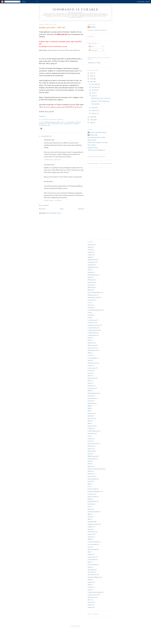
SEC (89, 519)
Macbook (90, 446)
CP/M (89, 338)
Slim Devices (92, 532)
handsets (90, 396)
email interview (92, 363)
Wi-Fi (89, 600)
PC (88, 486)
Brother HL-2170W (93, 297)
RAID (89, 499)
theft (89, 562)
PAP (89, 484)
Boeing (90, 290)
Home (62, 209)
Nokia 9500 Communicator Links (98, 142)
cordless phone (92, 335)
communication (92, 328)
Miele (89, 454)
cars (89, 302)
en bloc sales (91, 368)
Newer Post (42, 209)
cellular (90, 308)
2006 (91, 117)
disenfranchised (92, 350)
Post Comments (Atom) (54, 213)
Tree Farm (91, 572)
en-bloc (90, 370)
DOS (89, 353)
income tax (43, 123)
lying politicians (93, 444)
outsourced (91, 476)
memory (90, 449)
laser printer (91, 433)
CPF (89, 340)
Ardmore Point (92, 260)
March (94, 108)
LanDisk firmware (93, 431)
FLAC (89, 380)
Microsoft (55, 123)
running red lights (93, 512)
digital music (92, 348)
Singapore (42, 116)
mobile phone (92, 459)
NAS (89, 461)
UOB (89, 580)
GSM (89, 391)
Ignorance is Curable (76, 9)
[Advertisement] (94, 203)
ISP (89, 423)
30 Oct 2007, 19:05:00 (52, 200)
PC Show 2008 (92, 489)
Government (91, 388)
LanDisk (90, 428)
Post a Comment (44, 205)
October (94, 90)
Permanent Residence (94, 491)
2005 (91, 120)
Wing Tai (90, 602)
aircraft (90, 249)
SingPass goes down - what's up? (52, 27)
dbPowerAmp (92, 345)
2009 (91, 76)
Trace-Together (92, 564)
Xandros (90, 607)
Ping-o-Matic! (92, 145)
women (90, 605)
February (94, 110)
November (95, 87)
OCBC (90, 471)
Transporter (91, 570)
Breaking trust (92, 295)
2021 (91, 73)
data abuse (91, 343)
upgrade (90, 582)
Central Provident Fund (95, 310)
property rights (92, 496)
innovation (91, 418)
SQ (88, 552)
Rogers (90, 509)
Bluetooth (91, 287)
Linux (89, 441)
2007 (91, 82)
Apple (89, 257)
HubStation (91, 403)
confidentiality (92, 333)
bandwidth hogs (92, 275)
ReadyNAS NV (92, 501)
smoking (90, 537)
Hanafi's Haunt (92, 140)
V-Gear (90, 587)
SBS (89, 514)
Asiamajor (91, 265)
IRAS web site (62, 34)
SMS (89, 539)
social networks (92, 544)
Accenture (70, 122)
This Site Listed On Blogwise (96, 150)
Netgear (90, 466)
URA (89, 585)
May (93, 93)
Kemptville (91, 426)
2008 (91, 79)
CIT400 (90, 315)
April (93, 96)
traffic (89, 567)
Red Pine (90, 504)
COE (89, 318)
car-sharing (91, 300)
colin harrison (92, 320)
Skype (89, 529)
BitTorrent (91, 280)
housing (90, 401)
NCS (61, 123)
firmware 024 (91, 378)
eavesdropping (92, 358)
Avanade (78, 122)
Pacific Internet (92, 479)
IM (88, 411)
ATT (89, 270)
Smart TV (90, 534)
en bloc (90, 365)
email (89, 360)
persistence (91, 494)
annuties (90, 255)
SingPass (76, 123)
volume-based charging (95, 592)
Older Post (81, 209)
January (94, 113)
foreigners (91, 386)
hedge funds (91, 398)
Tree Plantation (92, 575)
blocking (90, 285)
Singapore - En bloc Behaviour (100, 101)
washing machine (93, 595)
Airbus (90, 247)
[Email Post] (40, 128)
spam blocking (92, 549)
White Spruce (92, 597)
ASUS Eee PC (92, 267)
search (89, 517)
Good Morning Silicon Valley (96, 137)
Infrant (90, 416)
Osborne (90, 474)
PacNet (90, 481)
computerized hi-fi (93, 330)
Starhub (90, 554)
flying (89, 383)
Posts (92, 46)
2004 (91, 123)
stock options (92, 557)
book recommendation (94, 292)
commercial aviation (94, 325)
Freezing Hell (95, 104)
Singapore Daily (92, 148)
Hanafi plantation (93, 393)
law (89, 436)
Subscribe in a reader (94, 63)
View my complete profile (97, 30)
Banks (89, 277)
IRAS (49, 123)
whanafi (93, 27)
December (95, 84)
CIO (89, 313)
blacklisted (91, 282)
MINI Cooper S (92, 456)
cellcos (90, 305)
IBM (89, 406)
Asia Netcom (91, 262)
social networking (93, 542)
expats (90, 373)
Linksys (90, 439)
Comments (93, 50)
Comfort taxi (91, 323)
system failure (44, 125)
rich (89, 507)
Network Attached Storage (95, 469)
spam (89, 547)
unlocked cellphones (94, 577)
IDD (89, 408)
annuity (90, 252)
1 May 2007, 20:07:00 (52, 160)
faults (89, 376)
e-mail (89, 355)
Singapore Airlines (93, 524)
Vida (89, 590)
